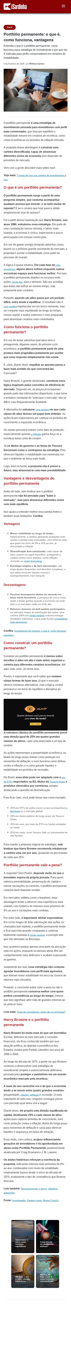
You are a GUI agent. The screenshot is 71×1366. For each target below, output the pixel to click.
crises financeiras (33, 561)
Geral (9, 27)
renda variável (37, 615)
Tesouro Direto (57, 781)
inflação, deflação (29, 1094)
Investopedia (19, 1200)
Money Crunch (50, 1200)
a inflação (36, 434)
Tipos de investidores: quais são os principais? (41, 1012)
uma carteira (10, 306)
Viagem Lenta (34, 1200)
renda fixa (17, 282)
